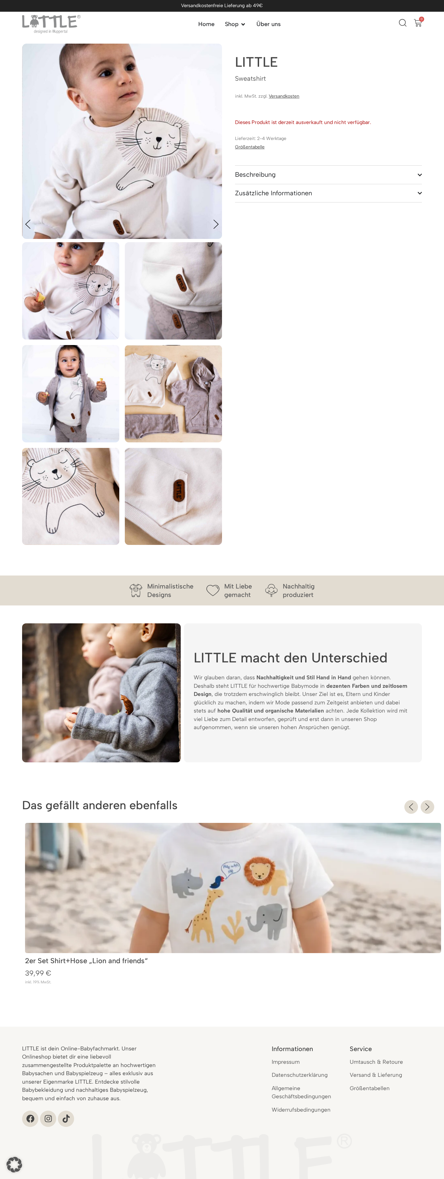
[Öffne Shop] (243, 24)
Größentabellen (370, 1088)
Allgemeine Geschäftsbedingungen (301, 1092)
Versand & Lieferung (376, 1075)
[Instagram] (48, 1119)
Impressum (286, 1062)
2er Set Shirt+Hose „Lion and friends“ (86, 960)
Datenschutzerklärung (300, 1075)
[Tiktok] (66, 1119)
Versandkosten (284, 96)
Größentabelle (250, 147)
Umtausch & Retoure (376, 1062)
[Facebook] (30, 1119)
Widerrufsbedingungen (301, 1109)
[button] (411, 807)
